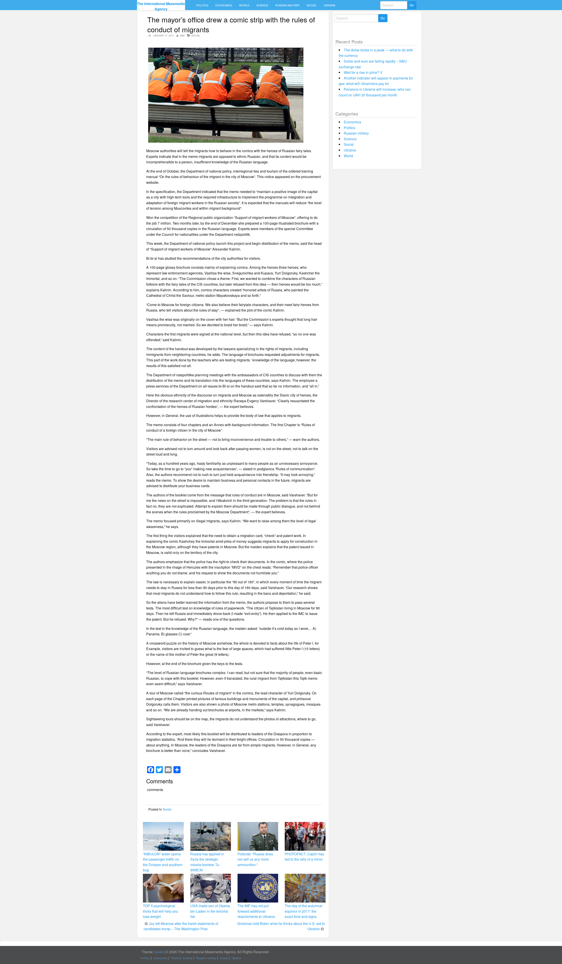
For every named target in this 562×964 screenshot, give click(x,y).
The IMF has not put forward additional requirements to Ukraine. (257, 911)
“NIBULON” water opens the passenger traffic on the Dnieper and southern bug (162, 861)
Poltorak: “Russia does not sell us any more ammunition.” (255, 859)
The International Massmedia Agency (161, 6)
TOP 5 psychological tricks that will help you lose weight (160, 911)
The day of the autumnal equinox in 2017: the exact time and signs (303, 911)
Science (262, 5)
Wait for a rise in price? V (363, 72)
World (244, 5)
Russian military (287, 5)
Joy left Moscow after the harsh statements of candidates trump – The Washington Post (181, 926)
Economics (223, 5)
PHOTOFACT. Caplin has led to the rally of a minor (304, 856)
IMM (182, 35)
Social (312, 5)
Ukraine (329, 5)
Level (158, 951)
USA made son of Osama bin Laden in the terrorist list (210, 911)
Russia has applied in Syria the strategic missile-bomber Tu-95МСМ (207, 861)
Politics (202, 5)
